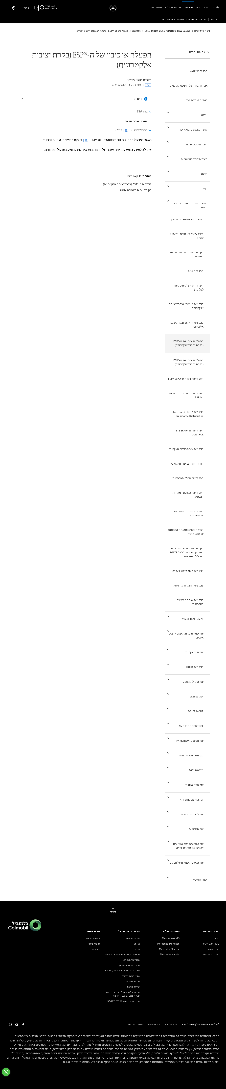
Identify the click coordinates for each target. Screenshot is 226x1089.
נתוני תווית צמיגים (131, 976)
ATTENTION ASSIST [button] (191, 799)
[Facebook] (23, 1024)
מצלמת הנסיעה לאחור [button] (191, 755)
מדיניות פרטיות (154, 1024)
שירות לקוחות (133, 938)
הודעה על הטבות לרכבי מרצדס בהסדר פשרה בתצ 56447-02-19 (121, 993)
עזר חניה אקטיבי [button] (194, 785)
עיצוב (137, 949)
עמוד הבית (190, 19)
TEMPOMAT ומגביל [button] (192, 619)
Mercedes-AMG (171, 938)
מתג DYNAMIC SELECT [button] (194, 130)
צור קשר (95, 949)
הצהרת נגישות (135, 1024)
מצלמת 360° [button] (196, 770)
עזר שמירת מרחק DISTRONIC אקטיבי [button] (186, 635)
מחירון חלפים (133, 981)
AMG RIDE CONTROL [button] (191, 726)
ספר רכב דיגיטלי (211, 954)
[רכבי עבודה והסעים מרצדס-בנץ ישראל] (113, 8)
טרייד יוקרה (213, 949)
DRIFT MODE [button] (195, 711)
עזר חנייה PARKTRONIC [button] (189, 741)
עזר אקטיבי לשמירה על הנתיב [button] (186, 862)
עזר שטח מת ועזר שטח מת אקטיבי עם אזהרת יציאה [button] (188, 846)
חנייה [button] (204, 188)
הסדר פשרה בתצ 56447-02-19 (123, 1001)
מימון (216, 938)
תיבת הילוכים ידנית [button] (197, 144)
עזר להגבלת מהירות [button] (192, 814)
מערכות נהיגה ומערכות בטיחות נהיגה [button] (189, 205)
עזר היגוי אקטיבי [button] (194, 652)
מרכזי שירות (94, 943)
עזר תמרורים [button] (196, 829)
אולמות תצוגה (93, 938)
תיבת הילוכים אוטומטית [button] (194, 159)
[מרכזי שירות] (14, 8)
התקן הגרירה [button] (200, 880)
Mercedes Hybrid (170, 954)
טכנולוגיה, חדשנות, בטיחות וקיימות (122, 954)
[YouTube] (17, 1024)
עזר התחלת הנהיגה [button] (192, 682)
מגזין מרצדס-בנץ (131, 960)
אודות (137, 943)
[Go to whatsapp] (6, 1072)
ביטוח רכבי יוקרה (211, 943)
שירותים (180, 19)
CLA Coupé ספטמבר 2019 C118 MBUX (167, 31)
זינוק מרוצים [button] (196, 696)
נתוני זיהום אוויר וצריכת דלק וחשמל (122, 970)
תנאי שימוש (171, 1024)
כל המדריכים (202, 31)
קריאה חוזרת (133, 986)
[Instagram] (10, 1024)
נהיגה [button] (204, 115)
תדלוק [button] (204, 174)
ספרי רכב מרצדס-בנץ (129, 965)
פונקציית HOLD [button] (195, 667)
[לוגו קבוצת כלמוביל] (24, 930)
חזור (212, 19)
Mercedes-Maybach (168, 943)
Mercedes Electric (169, 949)
